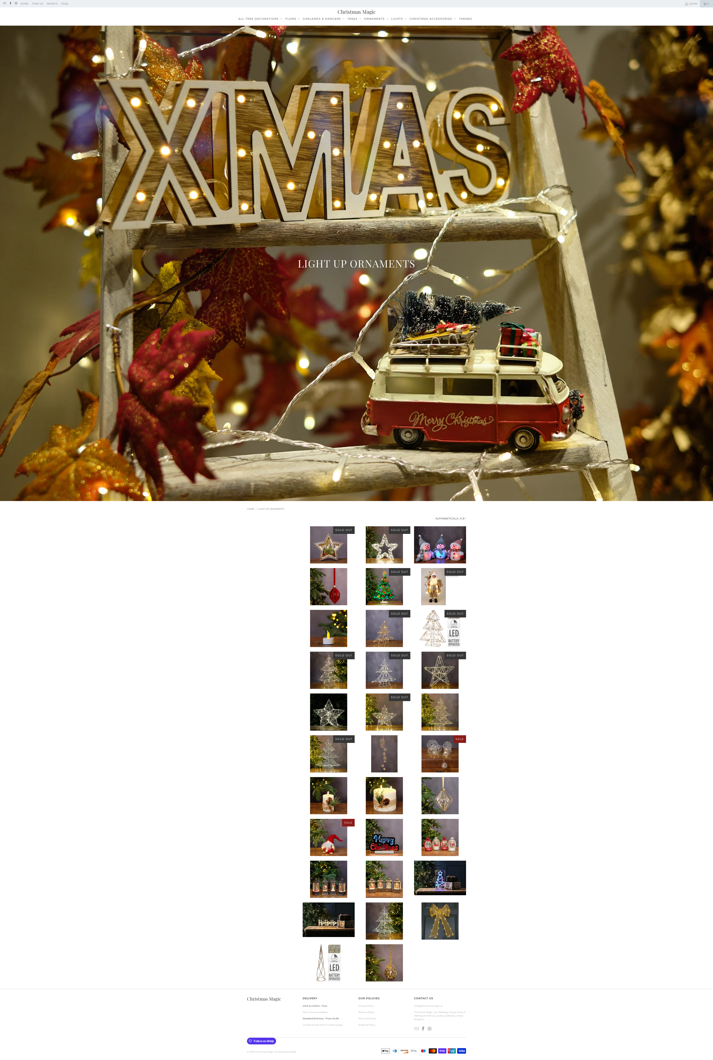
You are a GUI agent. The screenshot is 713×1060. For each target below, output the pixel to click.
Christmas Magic (264, 1051)
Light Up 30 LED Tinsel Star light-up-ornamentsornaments (440, 670)
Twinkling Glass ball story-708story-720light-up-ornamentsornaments (384, 962)
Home (24, 3)
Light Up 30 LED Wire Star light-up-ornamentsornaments (384, 712)
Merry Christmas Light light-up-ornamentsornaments (384, 837)
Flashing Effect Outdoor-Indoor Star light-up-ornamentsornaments (384, 544)
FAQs (64, 3)
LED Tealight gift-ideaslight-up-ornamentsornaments (329, 628)
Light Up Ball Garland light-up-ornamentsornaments (384, 753)
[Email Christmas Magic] (4, 3)
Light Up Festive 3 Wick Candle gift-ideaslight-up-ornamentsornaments (384, 795)
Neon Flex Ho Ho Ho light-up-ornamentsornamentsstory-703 (329, 919)
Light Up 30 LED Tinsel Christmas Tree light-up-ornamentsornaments (384, 670)
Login (693, 3)
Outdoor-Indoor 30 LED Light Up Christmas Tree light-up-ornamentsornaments (384, 921)
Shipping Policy (366, 1024)
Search (52, 3)
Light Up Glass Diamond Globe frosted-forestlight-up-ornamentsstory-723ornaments (440, 795)
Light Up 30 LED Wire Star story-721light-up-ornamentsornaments (329, 712)
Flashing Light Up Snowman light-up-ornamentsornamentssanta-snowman (440, 544)
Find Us (37, 3)
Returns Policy (366, 1012)
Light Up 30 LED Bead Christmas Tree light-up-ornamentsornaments (440, 628)
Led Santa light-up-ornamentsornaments (440, 586)
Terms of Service (367, 1018)
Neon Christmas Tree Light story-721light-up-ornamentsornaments (440, 878)
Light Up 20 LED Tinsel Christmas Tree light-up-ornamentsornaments (384, 628)
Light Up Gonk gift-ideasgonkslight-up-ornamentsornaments (329, 837)
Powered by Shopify (285, 1051)
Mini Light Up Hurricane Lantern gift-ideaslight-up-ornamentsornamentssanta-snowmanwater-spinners (440, 837)
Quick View (328, 561)
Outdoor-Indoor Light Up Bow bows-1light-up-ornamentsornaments (440, 921)
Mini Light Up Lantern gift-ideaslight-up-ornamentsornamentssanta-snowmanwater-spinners (329, 879)
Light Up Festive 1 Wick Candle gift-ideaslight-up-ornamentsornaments (329, 795)
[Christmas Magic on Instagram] (16, 3)
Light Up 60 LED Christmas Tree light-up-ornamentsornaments (440, 712)
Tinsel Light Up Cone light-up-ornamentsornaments (329, 962)
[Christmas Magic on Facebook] (10, 3)
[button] (260, 19)
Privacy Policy (365, 1005)
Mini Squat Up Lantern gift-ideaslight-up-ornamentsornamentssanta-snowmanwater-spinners (384, 879)
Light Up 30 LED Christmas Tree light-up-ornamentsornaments (329, 670)
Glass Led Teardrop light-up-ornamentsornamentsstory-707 (329, 586)
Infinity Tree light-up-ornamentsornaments (384, 586)
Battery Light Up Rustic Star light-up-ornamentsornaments (329, 544)
